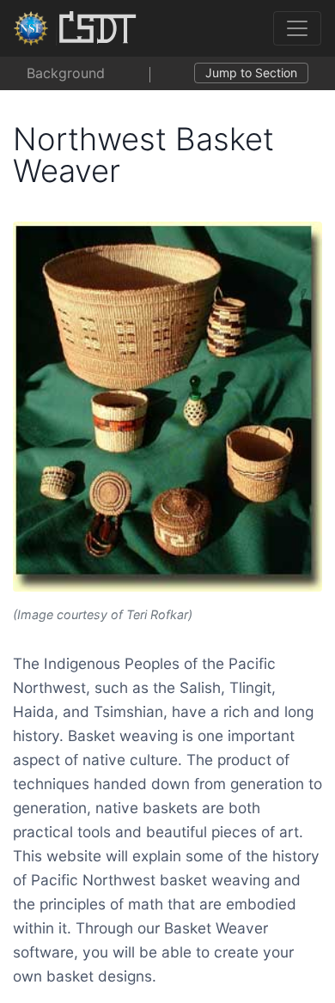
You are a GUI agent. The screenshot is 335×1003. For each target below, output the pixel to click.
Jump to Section (251, 72)
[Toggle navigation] (297, 28)
